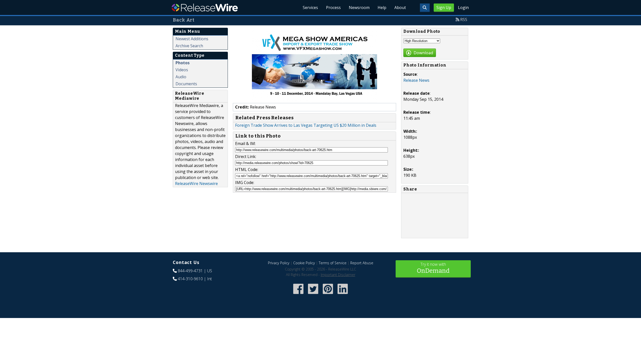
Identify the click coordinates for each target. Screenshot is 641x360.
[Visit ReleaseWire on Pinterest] (328, 294)
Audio (181, 77)
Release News (416, 80)
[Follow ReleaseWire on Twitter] (313, 294)
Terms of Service (333, 262)
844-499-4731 (190, 271)
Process (333, 7)
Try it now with (433, 268)
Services (310, 7)
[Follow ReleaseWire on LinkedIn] (343, 294)
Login (463, 7)
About (400, 7)
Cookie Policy (304, 262)
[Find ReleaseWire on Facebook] (298, 294)
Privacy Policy (278, 262)
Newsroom (359, 7)
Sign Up (443, 7)
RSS (463, 19)
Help (382, 7)
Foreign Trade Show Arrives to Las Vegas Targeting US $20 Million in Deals (305, 125)
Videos (182, 69)
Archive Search (189, 45)
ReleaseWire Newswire (196, 183)
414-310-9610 (190, 279)
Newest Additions (192, 39)
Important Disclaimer (338, 274)
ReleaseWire (204, 7)
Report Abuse (361, 262)
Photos (183, 63)
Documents (186, 83)
